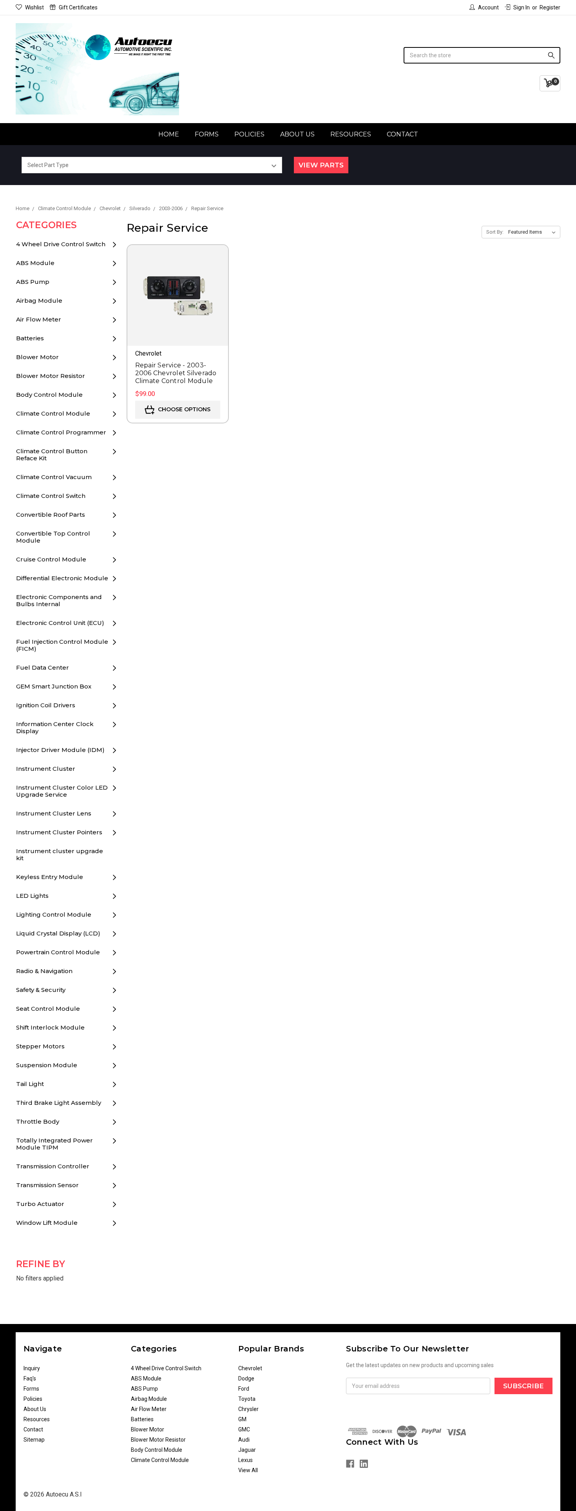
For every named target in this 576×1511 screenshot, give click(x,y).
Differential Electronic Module (62, 578)
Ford (243, 1389)
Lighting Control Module (53, 914)
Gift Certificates (78, 7)
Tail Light (30, 1084)
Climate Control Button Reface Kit (51, 454)
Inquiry (32, 1368)
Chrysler (248, 1409)
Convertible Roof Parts (50, 514)
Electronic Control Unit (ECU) (60, 623)
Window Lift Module (47, 1222)
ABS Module (35, 263)
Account (488, 7)
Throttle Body (37, 1121)
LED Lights (32, 895)
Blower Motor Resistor (50, 376)
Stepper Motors (40, 1046)
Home (168, 134)
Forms (207, 134)
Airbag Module (39, 300)
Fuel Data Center (42, 667)
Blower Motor (37, 357)
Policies (249, 134)
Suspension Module (46, 1065)
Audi (244, 1440)
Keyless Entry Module (49, 877)
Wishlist (34, 7)
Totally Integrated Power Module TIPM (54, 1144)
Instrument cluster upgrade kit (59, 854)
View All (248, 1470)
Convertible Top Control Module (53, 537)
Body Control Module (49, 394)
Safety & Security (40, 989)
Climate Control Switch (50, 495)
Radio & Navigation (44, 971)
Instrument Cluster (45, 768)
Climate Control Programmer (61, 432)
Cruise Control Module (51, 559)
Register (550, 7)
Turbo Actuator (40, 1204)
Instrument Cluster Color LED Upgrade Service (62, 791)
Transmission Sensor (47, 1185)
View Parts (321, 165)
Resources (350, 134)
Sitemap (34, 1440)
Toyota (246, 1399)
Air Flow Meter (38, 319)
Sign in (521, 7)
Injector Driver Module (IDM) (60, 750)
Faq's (30, 1378)
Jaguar (247, 1450)
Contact (402, 134)
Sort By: (495, 232)
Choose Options (183, 409)
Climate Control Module (53, 413)
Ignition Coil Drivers (45, 705)
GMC (244, 1429)
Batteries (30, 338)
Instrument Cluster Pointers (59, 832)
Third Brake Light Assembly (58, 1102)
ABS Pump (32, 281)
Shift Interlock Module (50, 1027)
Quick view (178, 284)
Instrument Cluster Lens (53, 813)
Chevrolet (250, 1368)
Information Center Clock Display (55, 727)
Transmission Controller (52, 1166)
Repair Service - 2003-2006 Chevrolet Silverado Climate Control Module (176, 373)
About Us (297, 134)
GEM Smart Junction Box (53, 686)
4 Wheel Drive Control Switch (60, 244)
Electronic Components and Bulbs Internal (59, 600)
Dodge (246, 1378)
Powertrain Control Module (58, 952)
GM (242, 1419)
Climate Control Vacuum (54, 477)
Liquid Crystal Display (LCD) (58, 933)
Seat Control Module (48, 1008)
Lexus (245, 1460)
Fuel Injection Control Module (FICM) (62, 645)
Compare (177, 307)
